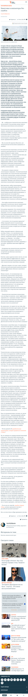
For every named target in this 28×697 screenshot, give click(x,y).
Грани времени (14, 667)
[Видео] (17, 695)
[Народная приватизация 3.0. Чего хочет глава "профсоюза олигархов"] (6, 637)
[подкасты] (11, 695)
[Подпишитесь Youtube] (11, 679)
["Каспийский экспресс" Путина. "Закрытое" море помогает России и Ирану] (6, 625)
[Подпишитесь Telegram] (14, 679)
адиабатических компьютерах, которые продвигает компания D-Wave (13, 430)
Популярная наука (6, 5)
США (12, 656)
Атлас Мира (5, 559)
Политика (13, 614)
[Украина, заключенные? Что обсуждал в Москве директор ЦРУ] (6, 616)
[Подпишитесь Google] (2, 679)
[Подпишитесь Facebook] (5, 679)
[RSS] (21, 679)
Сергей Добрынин (5, 13)
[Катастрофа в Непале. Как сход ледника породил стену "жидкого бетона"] (14, 550)
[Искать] (24, 695)
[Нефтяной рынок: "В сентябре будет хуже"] (6, 668)
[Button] (12, 19)
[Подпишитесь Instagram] (18, 679)
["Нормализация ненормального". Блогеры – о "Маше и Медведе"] (6, 646)
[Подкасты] (24, 679)
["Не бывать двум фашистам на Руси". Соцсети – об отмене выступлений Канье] (14, 574)
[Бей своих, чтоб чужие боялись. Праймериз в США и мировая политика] (6, 658)
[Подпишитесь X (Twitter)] (8, 679)
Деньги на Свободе (15, 635)
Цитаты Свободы (7, 582)
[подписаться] (2, 683)
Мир (12, 623)
